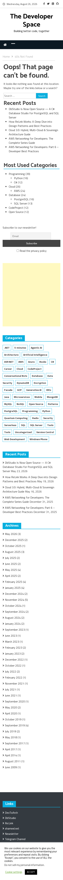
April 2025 (11, 576)
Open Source (16, 212)
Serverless (10, 425)
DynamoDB (23, 383)
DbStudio (10, 818)
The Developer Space (31, 20)
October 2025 (13, 546)
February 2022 (13, 677)
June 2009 (11, 767)
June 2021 (11, 695)
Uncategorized (23, 432)
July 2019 (10, 731)
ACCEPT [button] (31, 872)
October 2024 (13, 606)
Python (18, 178)
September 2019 (15, 725)
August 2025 (13, 552)
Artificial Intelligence (35, 355)
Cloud (12, 186)
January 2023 (13, 653)
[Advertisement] (31, 294)
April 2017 (11, 749)
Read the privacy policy (33, 251)
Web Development (14, 439)
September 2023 (15, 629)
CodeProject (16, 208)
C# (15, 182)
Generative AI (33, 390)
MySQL (8, 404)
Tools (50, 425)
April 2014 (11, 755)
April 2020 (11, 713)
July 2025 (10, 558)
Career (8, 369)
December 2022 (14, 659)
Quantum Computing (15, 418)
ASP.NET (9, 362)
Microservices (22, 397)
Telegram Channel (15, 839)
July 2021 (10, 689)
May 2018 (11, 737)
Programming (17, 174)
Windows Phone (38, 439)
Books (42, 362)
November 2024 (14, 600)
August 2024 (13, 618)
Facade (8, 390)
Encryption (40, 383)
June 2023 (11, 635)
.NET (7, 347)
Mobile (38, 397)
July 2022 (10, 671)
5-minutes (20, 347)
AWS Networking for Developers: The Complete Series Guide (31, 140)
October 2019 (13, 719)
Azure (31, 362)
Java (6, 397)
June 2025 (11, 564)
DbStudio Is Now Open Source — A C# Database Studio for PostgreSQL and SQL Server (34, 113)
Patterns (53, 404)
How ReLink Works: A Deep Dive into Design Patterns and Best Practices (30, 123)
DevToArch (11, 812)
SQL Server (20, 203)
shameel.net (12, 828)
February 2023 (13, 647)
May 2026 (11, 534)
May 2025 (11, 570)
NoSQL (20, 404)
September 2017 (15, 743)
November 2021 (14, 683)
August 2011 (13, 761)
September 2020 (15, 701)
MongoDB (52, 397)
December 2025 (14, 540)
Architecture (11, 355)
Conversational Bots (15, 376)
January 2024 (13, 624)
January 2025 (13, 588)
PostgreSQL (21, 199)
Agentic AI (36, 347)
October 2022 (13, 665)
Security (48, 418)
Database (14, 195)
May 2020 (11, 707)
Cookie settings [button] (13, 872)
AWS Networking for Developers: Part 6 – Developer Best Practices (34, 149)
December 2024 (14, 594)
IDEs (48, 390)
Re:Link (9, 823)
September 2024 (15, 612)
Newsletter (11, 834)
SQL (23, 425)
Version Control (45, 432)
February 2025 (13, 582)
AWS (17, 191)
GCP (19, 390)
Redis (35, 418)
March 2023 (12, 641)
